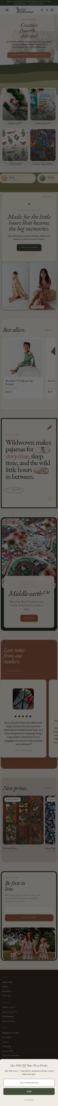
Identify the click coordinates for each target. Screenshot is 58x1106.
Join (29, 1091)
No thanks (29, 1099)
